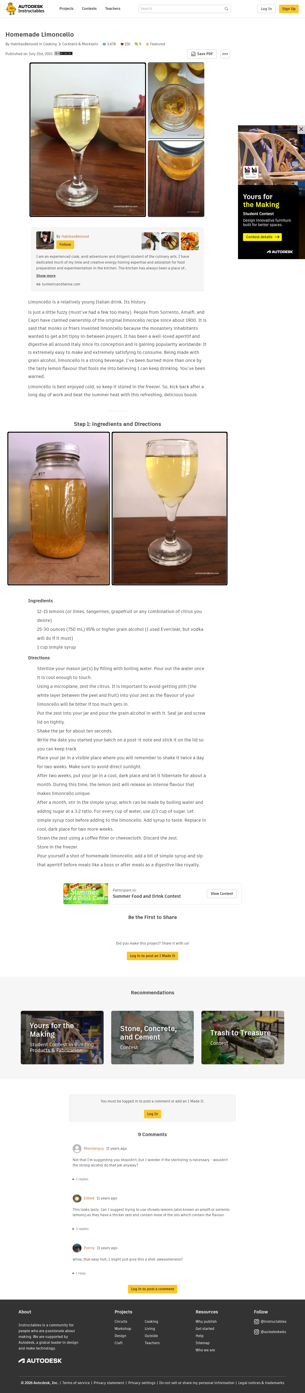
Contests (89, 8)
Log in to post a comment (152, 1289)
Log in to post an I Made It (152, 955)
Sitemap (203, 1343)
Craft (119, 1343)
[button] (225, 54)
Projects (66, 8)
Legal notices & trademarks (261, 1382)
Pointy (89, 1248)
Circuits (121, 1321)
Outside (151, 1335)
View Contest (222, 893)
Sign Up (289, 8)
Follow (65, 244)
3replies (82, 1229)
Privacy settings (142, 1382)
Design (120, 1335)
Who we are (205, 1350)
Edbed (89, 1198)
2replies (82, 1179)
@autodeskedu (273, 1331)
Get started (205, 1328)
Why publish (206, 1321)
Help (200, 1335)
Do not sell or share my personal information (196, 1382)
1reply (81, 1273)
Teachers (112, 8)
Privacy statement (109, 1382)
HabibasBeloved (24, 44)
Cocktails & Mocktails (80, 44)
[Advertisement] (271, 192)
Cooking (50, 44)
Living (150, 1328)
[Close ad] (301, 129)
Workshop (123, 1328)
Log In (266, 8)
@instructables (273, 1321)
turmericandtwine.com (61, 284)
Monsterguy (94, 1148)
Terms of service (76, 1382)
